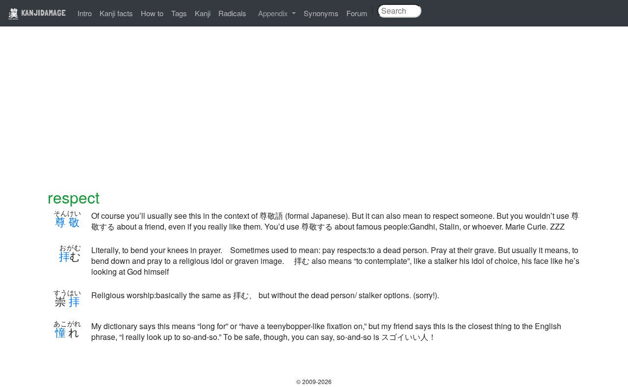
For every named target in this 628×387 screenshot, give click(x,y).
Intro (85, 13)
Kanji (202, 13)
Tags (179, 13)
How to (152, 13)
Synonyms (321, 13)
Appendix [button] (274, 13)
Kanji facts (116, 13)
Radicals (232, 13)
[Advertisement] (314, 113)
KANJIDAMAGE (42, 12)
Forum (356, 13)
